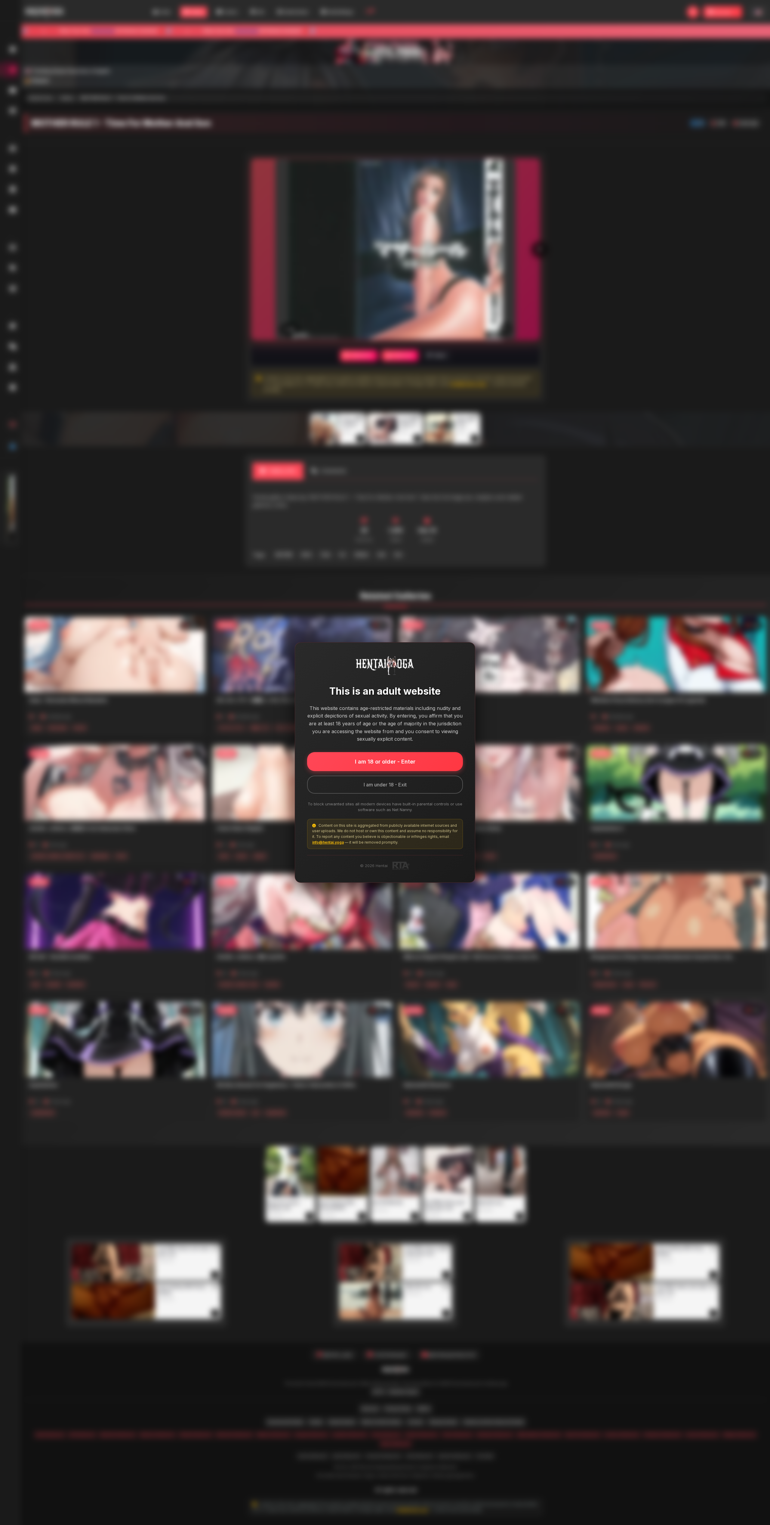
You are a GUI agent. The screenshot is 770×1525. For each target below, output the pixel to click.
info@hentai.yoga (328, 842)
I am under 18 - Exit (385, 785)
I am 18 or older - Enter (385, 761)
